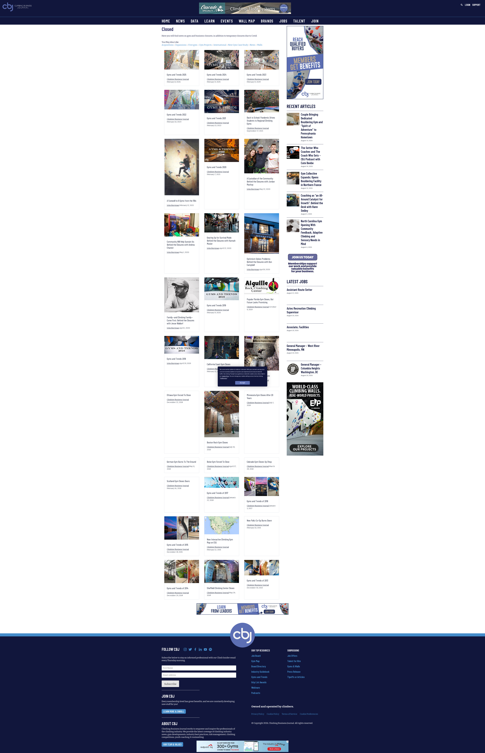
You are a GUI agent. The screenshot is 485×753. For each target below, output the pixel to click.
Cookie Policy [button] (225, 376)
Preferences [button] (223, 378)
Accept (242, 383)
